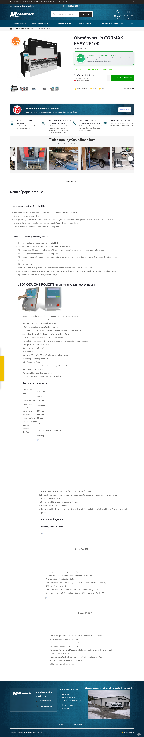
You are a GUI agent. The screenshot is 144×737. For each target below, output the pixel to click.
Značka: (129, 89)
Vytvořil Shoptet (129, 733)
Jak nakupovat (14, 6)
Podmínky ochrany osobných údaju (71, 701)
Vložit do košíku (124, 78)
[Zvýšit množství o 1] (108, 76)
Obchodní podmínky (28, 6)
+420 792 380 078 (46, 706)
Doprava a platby (67, 705)
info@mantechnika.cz (46, 701)
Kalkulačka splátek (83, 81)
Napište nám (124, 110)
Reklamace (65, 708)
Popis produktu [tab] (72, 181)
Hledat (85, 14)
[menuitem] (19, 23)
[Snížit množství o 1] (108, 79)
